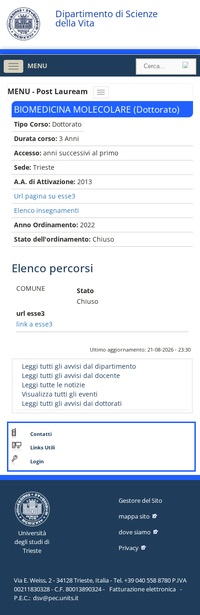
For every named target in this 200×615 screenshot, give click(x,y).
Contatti (41, 434)
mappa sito (134, 516)
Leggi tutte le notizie (53, 384)
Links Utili (42, 447)
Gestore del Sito (140, 500)
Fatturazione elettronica (142, 589)
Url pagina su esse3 (44, 196)
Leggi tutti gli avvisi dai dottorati (72, 403)
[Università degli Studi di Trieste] (23, 38)
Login (37, 461)
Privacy (129, 548)
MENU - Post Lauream (48, 91)
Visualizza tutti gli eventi (60, 394)
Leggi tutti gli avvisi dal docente (71, 375)
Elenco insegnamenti (46, 210)
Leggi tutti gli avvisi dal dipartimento (79, 366)
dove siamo (135, 532)
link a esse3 (34, 324)
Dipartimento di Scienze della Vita (106, 18)
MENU (37, 65)
